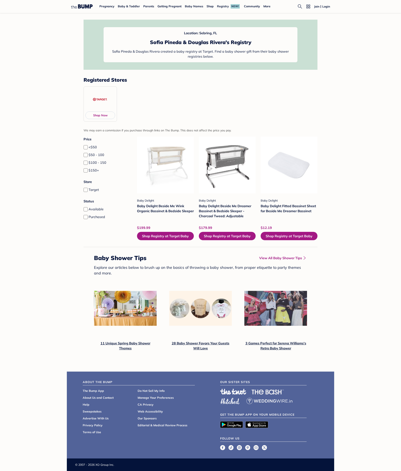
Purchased (97, 217)
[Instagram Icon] (239, 447)
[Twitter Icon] (264, 447)
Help (86, 404)
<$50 (93, 147)
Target (94, 190)
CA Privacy (146, 404)
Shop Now (100, 115)
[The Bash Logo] (267, 392)
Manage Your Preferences (156, 398)
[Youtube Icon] (256, 447)
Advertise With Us (96, 418)
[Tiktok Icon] (230, 447)
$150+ (94, 170)
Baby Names (194, 6)
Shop (210, 6)
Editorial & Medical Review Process (162, 425)
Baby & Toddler (129, 6)
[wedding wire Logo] (269, 400)
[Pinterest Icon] (247, 447)
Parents (148, 6)
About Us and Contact (98, 398)
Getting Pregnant (169, 6)
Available (96, 209)
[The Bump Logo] (82, 6)
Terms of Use (92, 432)
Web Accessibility (150, 411)
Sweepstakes (92, 411)
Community (252, 6)
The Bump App (93, 391)
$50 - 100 (96, 155)
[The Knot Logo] (233, 392)
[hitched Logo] (230, 400)
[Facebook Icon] (222, 447)
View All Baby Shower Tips (280, 258)
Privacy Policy (93, 425)
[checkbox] (86, 147)
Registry (223, 6)
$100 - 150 (97, 162)
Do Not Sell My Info (151, 391)
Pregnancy (106, 6)
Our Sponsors (147, 418)
